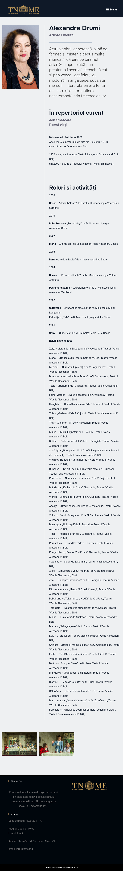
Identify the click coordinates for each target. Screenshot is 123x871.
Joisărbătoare (60, 120)
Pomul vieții (58, 125)
